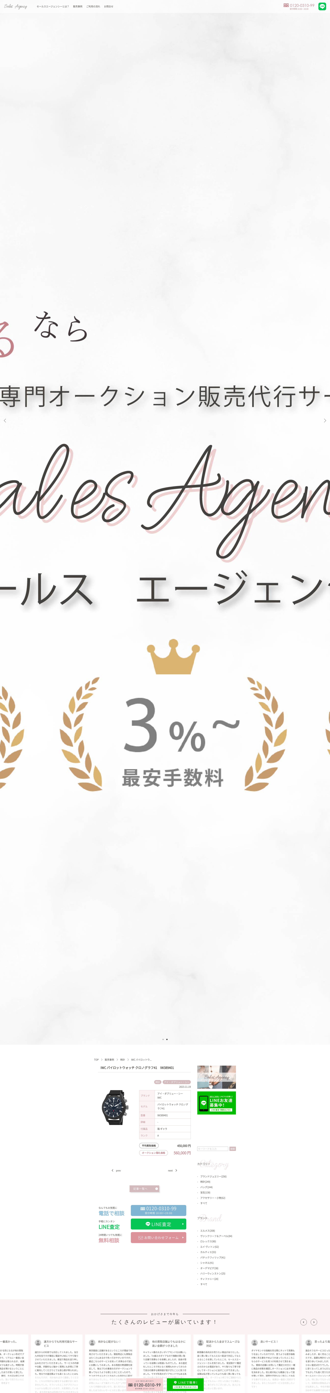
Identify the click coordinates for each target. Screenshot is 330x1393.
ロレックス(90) (208, 1241)
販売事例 (77, 6)
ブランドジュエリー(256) (213, 1176)
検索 (232, 1148)
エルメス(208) (207, 1230)
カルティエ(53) (208, 1252)
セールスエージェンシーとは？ (53, 6)
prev (118, 1170)
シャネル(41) (207, 1262)
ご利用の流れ (93, 6)
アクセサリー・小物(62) (212, 1197)
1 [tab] (163, 1039)
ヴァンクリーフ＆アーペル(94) (216, 1236)
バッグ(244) (206, 1187)
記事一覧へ (140, 1189)
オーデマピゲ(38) (209, 1268)
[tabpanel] (165, 522)
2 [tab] (167, 1039)
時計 (157, 1082)
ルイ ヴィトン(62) (209, 1246)
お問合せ (108, 6)
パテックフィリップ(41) (212, 1257)
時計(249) (205, 1181)
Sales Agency (15, 6)
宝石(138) (205, 1192)
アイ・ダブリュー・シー (176, 1082)
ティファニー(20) (209, 1278)
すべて (203, 1203)
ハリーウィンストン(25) (212, 1273)
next (170, 1170)
